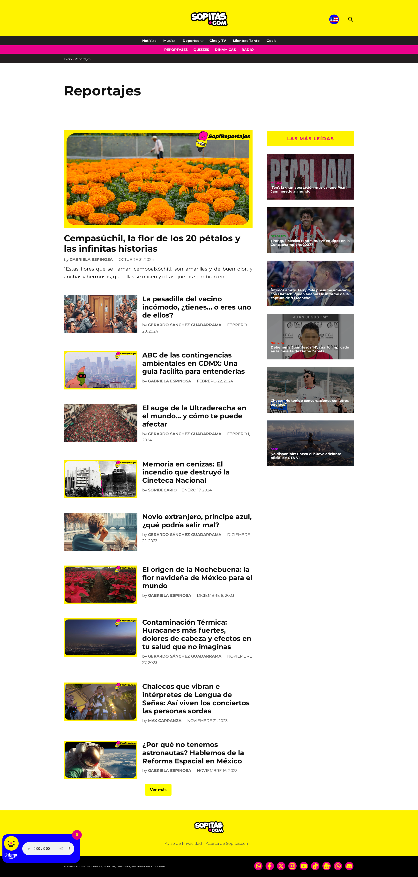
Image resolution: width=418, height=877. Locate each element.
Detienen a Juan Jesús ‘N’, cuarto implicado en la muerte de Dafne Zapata (310, 349)
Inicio (68, 59)
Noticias (149, 41)
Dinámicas (225, 49)
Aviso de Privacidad (183, 843)
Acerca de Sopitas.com (228, 843)
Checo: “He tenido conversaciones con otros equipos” (310, 402)
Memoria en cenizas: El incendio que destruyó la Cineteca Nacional (186, 472)
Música (276, 183)
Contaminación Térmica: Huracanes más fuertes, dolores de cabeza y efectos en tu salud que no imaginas (196, 634)
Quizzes (201, 49)
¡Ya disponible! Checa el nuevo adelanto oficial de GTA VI (306, 456)
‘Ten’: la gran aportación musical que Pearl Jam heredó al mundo (309, 189)
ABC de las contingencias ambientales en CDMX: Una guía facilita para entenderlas (193, 363)
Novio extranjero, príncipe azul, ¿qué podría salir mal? (197, 520)
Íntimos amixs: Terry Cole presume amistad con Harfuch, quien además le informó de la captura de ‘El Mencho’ (310, 294)
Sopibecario (162, 490)
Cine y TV (217, 41)
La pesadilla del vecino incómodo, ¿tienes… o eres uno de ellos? (196, 307)
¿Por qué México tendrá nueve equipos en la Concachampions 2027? (310, 243)
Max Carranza (164, 720)
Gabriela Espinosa (91, 259)
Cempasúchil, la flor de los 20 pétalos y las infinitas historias (152, 243)
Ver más (158, 789)
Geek (271, 41)
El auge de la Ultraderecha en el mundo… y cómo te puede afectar (194, 416)
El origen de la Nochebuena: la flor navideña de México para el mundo (197, 577)
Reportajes (176, 49)
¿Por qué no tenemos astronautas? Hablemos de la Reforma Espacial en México (193, 752)
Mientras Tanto (246, 41)
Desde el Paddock (285, 396)
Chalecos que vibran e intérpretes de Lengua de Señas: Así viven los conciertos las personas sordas (196, 698)
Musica (169, 41)
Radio (248, 49)
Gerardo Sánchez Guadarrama (184, 325)
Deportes (191, 41)
